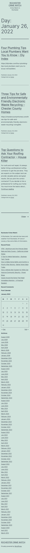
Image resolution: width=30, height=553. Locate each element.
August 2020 (5, 528)
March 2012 (5, 533)
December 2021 (6, 485)
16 (27, 312)
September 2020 (6, 525)
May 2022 (4, 472)
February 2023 (6, 448)
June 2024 (4, 406)
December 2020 (6, 517)
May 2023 (4, 440)
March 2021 (5, 509)
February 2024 (6, 416)
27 (15, 321)
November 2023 (6, 424)
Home (12, 77)
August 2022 (5, 464)
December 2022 (6, 453)
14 (19, 312)
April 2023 (4, 443)
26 (11, 321)
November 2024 (6, 392)
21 (19, 316)
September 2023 (6, 430)
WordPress (18, 546)
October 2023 (5, 427)
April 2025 (4, 379)
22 (23, 316)
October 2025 (5, 363)
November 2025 (6, 361)
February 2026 (6, 353)
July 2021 (4, 498)
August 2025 (5, 369)
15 (23, 312)
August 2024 (5, 400)
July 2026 (4, 339)
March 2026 (5, 350)
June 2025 (4, 374)
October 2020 (5, 522)
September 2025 (6, 366)
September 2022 (6, 461)
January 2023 (5, 451)
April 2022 (4, 475)
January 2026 (5, 355)
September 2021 (6, 493)
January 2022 (5, 482)
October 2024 (5, 395)
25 (7, 321)
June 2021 (4, 501)
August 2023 (5, 432)
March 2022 (5, 477)
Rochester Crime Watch (13, 542)
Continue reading (7, 189)
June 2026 (4, 342)
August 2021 (5, 496)
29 (23, 321)
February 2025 (6, 384)
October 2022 (5, 459)
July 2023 (4, 435)
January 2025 (5, 387)
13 (15, 312)
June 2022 (4, 469)
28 (19, 321)
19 (11, 316)
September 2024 (6, 398)
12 (11, 312)
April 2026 (4, 347)
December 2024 (6, 390)
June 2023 (4, 437)
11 (7, 312)
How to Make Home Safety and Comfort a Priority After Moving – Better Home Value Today (15, 264)
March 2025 (5, 382)
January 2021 (5, 514)
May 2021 (4, 504)
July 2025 (4, 371)
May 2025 (4, 377)
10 (3, 312)
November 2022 (6, 456)
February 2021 (5, 512)
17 (3, 316)
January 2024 (5, 419)
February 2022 (6, 480)
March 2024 (5, 414)
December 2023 (6, 422)
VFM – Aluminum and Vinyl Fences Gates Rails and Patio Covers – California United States (14, 251)
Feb (26, 329)
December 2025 (6, 358)
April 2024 (4, 411)
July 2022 (4, 467)
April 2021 (4, 506)
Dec (4, 329)
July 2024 (4, 403)
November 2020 (6, 520)
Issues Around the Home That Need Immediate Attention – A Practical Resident (12, 280)
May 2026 (4, 345)
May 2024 (4, 408)
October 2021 (5, 490)
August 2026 (5, 337)
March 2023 (5, 445)
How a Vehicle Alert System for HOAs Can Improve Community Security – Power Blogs (14, 272)
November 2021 (6, 488)
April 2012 (4, 530)
